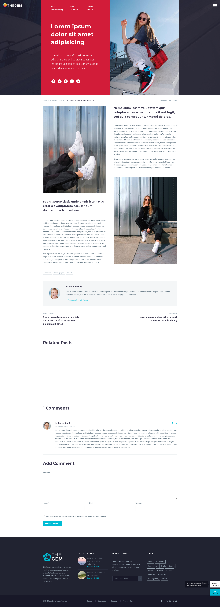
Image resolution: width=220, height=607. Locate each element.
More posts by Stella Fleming (78, 300)
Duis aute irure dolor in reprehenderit (96, 573)
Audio (150, 562)
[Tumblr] (72, 81)
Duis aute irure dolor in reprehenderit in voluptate (96, 561)
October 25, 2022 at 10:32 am (65, 426)
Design (172, 566)
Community (153, 566)
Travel (69, 273)
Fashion (160, 570)
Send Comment (52, 524)
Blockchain (160, 562)
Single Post (54, 100)
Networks (162, 574)
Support (90, 601)
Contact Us (102, 601)
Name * (46, 503)
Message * (47, 472)
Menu (215, 5)
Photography (59, 273)
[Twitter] (60, 81)
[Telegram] (78, 81)
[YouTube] (176, 601)
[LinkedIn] (164, 601)
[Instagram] (170, 601)
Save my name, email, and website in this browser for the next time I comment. (75, 516)
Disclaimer (114, 601)
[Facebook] (53, 81)
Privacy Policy (128, 601)
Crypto (163, 566)
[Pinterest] (66, 81)
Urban (62, 100)
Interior (169, 570)
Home (45, 100)
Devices (151, 570)
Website (139, 503)
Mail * (91, 503)
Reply (174, 423)
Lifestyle (47, 273)
